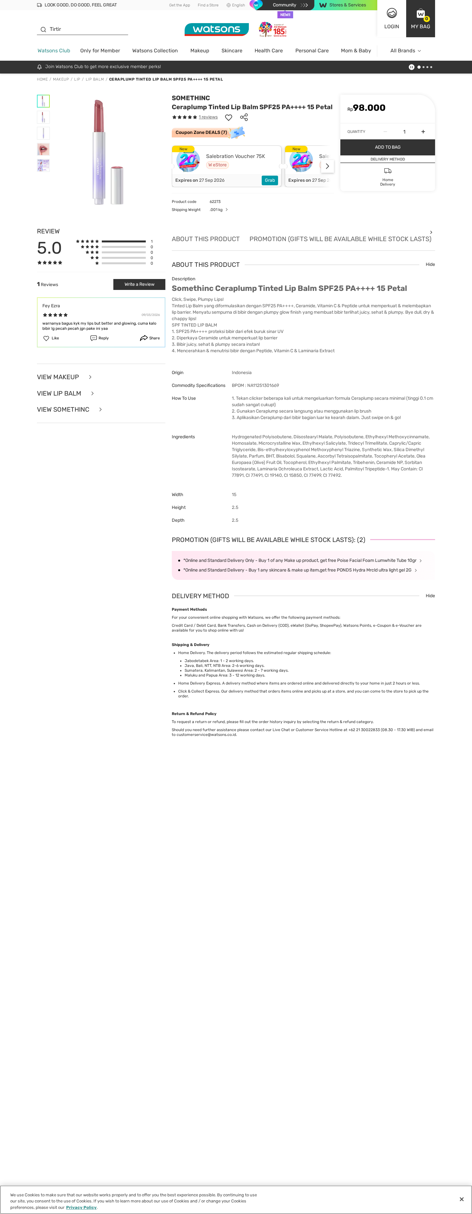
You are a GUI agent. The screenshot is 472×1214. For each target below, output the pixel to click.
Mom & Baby (356, 51)
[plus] (423, 131)
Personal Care (312, 51)
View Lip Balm (60, 393)
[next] (327, 166)
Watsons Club (54, 51)
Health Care (269, 51)
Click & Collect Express (198, 691)
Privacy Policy (81, 1207)
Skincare (232, 51)
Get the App (179, 5)
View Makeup (59, 377)
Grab (270, 180)
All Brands (402, 51)
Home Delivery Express (199, 683)
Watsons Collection (155, 51)
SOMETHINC (191, 98)
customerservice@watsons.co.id (206, 734)
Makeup (199, 51)
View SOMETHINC (64, 409)
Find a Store (208, 5)
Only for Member (100, 51)
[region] (236, 1199)
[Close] (462, 1199)
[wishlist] (228, 117)
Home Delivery (191, 653)
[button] (420, 18)
